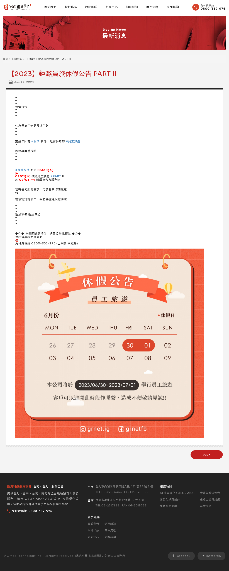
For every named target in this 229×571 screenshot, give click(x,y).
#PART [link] (55, 176)
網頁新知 (132, 7)
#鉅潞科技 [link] (22, 170)
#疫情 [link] (35, 141)
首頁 (5, 59)
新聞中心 (112, 7)
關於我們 (50, 7)
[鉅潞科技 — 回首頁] (17, 7)
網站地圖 (81, 556)
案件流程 (152, 7)
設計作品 (71, 7)
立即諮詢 (173, 7)
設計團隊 (91, 7)
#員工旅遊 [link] (73, 141)
